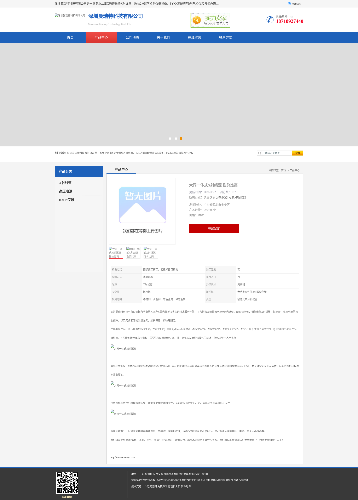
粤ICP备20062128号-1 (193, 480)
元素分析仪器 (237, 197)
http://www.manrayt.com (123, 457)
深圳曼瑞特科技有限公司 (219, 480)
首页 (70, 37)
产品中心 (101, 37)
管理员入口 (174, 486)
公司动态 (132, 37)
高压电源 (65, 191)
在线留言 (194, 37)
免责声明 (162, 486)
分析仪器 (222, 197)
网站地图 (186, 486)
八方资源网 (150, 486)
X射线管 (65, 183)
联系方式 (225, 37)
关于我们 (163, 37)
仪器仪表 (209, 197)
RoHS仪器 (66, 200)
